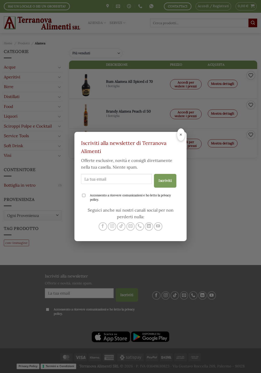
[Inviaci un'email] (130, 226)
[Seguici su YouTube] (158, 226)
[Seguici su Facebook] (103, 226)
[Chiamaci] (140, 226)
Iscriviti (165, 180)
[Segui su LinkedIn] (149, 226)
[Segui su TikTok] (121, 226)
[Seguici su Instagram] (112, 226)
